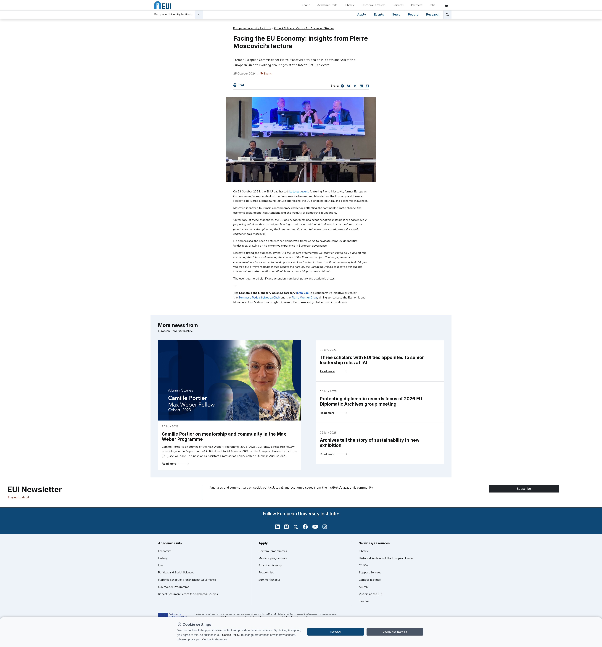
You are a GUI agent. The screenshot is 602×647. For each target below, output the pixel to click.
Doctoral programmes (273, 551)
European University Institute (173, 14)
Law (160, 565)
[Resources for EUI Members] (445, 5)
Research (432, 14)
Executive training (270, 565)
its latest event (298, 191)
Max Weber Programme (173, 587)
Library (349, 5)
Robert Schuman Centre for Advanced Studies (304, 28)
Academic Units (327, 5)
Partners (416, 5)
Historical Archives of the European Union (386, 558)
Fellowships (266, 572)
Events (379, 14)
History (163, 558)
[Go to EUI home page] (162, 5)
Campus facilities (370, 580)
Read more (175, 463)
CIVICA (363, 565)
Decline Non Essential (395, 631)
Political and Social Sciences (176, 572)
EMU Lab (303, 293)
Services (398, 5)
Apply (361, 14)
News (396, 14)
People (413, 14)
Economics (164, 551)
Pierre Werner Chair (304, 297)
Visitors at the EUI (371, 594)
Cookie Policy (230, 634)
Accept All (335, 631)
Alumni (363, 587)
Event (267, 73)
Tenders (364, 601)
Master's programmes (273, 558)
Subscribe (524, 489)
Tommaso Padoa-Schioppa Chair (259, 297)
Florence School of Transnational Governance (187, 580)
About (305, 5)
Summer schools (269, 580)
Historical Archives (373, 5)
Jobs (432, 5)
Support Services (370, 572)
